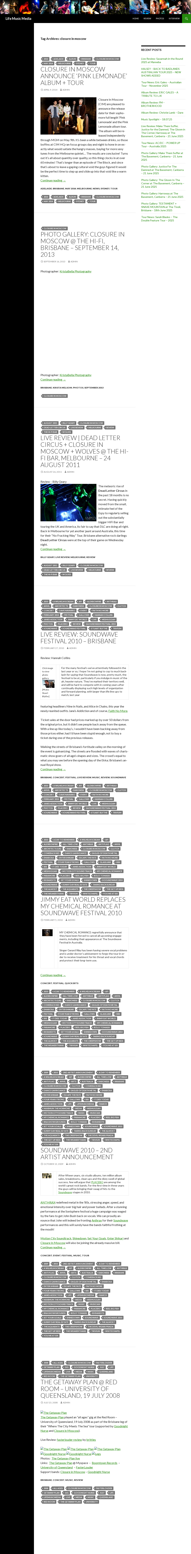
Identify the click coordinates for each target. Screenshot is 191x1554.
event (83, 610)
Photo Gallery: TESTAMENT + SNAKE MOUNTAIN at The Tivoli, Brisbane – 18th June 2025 (161, 207)
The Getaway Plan (52, 1417)
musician (95, 1113)
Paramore (49, 875)
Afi (80, 601)
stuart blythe (99, 628)
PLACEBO (97, 1182)
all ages (58, 1362)
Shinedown (90, 880)
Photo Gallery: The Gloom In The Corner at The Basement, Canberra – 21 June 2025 (162, 183)
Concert (49, 610)
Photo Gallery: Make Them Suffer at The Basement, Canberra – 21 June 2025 (162, 156)
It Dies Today (59, 866)
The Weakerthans (54, 893)
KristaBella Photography (75, 271)
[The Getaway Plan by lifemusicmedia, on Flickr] (53, 1412)
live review (77, 427)
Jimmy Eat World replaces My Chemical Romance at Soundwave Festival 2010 (83, 906)
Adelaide (58, 59)
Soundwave (118, 777)
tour (92, 63)
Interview (174, 18)
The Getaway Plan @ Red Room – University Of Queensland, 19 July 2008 (80, 1388)
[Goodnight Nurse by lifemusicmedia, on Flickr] (53, 1453)
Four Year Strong (68, 862)
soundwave (50, 628)
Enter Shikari (66, 857)
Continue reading (53, 180)
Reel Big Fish (82, 875)
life (70, 1104)
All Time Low (70, 844)
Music (96, 777)
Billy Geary (68, 423)
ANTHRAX (47, 1202)
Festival (68, 615)
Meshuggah (108, 619)
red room (49, 1376)
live (94, 619)
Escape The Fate (87, 857)
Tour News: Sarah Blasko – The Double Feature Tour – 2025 (159, 218)
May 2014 (48, 63)
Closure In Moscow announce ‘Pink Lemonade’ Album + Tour (83, 75)
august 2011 (50, 423)
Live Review (62, 557)
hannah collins (104, 615)
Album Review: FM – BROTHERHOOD (153, 104)
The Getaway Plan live (65, 1458)
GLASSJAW (105, 862)
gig (67, 1367)
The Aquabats (70, 889)
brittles (91, 1439)
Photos (160, 18)
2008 (46, 1362)
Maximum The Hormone (57, 1108)
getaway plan (52, 1367)
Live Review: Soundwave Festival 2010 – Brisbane (79, 637)
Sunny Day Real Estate (74, 884)
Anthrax (112, 601)
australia (87, 1081)
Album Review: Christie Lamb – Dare (162, 112)
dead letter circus (54, 427)
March (103, 1104)
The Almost (50, 889)
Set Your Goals (70, 880)
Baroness (78, 606)
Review (147, 18)
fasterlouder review (69, 1439)
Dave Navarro (67, 610)
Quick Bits (71, 983)
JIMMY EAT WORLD (77, 619)
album (72, 59)
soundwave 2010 (113, 1126)
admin (66, 89)
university (92, 1376)
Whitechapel (90, 893)
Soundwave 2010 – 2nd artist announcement (77, 1153)
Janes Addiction (53, 619)
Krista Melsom (62, 387)
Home (136, 18)
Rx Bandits (50, 880)
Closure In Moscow (52, 1243)
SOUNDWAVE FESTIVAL (74, 628)
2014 (46, 59)
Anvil (47, 606)
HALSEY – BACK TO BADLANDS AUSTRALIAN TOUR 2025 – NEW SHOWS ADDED (161, 72)
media (78, 1108)
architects (61, 606)
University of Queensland (56, 1467)
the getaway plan (70, 1376)
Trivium (117, 628)
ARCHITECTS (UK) (52, 848)
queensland (106, 1371)
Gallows (84, 615)
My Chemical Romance (109, 871)
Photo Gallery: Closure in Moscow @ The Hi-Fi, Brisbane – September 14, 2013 (82, 244)
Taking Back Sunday (104, 884)
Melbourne (64, 63)
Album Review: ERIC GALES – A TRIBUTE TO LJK (159, 94)
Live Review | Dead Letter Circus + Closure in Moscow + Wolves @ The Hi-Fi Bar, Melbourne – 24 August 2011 (84, 451)
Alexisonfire (94, 601)
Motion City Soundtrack (77, 871)
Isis (45, 866)
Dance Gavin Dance (76, 853)
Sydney (80, 63)
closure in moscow (107, 59)
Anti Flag (103, 844)
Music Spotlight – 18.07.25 (156, 119)
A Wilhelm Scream (63, 601)
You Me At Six (110, 893)
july (102, 1367)
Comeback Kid (52, 853)
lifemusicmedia (85, 1104)
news (96, 188)
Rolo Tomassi (102, 875)
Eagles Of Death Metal (105, 853)
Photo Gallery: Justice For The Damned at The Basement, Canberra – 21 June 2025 (162, 170)
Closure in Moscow (66, 1430)
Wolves (66, 432)
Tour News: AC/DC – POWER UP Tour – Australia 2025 (160, 144)
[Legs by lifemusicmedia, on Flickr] (96, 1453)
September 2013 (94, 387)
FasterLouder (104, 1362)
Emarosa (49, 857)
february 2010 (51, 615)
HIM (118, 862)
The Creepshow (92, 889)
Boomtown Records (104, 1463)
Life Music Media (18, 18)
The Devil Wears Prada (100, 1135)
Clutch (121, 606)
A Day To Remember (64, 839)
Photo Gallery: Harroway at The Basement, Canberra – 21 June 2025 (162, 195)
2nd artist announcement (78, 1072)
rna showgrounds (55, 1122)
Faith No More (100, 610)
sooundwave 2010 (112, 880)
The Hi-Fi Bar (50, 432)
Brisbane (86, 59)
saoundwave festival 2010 (101, 624)
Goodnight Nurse (99, 1472)
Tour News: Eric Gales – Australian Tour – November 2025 (161, 84)
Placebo (63, 624)
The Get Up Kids (114, 889)
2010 (46, 601)
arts (73, 1081)
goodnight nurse (84, 1367)
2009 (46, 1072)
